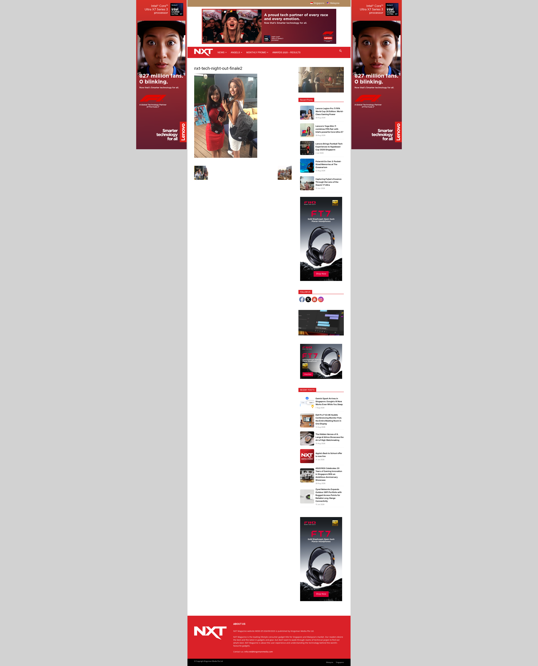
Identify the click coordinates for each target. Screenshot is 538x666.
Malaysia (329, 662)
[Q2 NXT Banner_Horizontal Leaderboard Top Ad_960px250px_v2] (269, 43)
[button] (340, 51)
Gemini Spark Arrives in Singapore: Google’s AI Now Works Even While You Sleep (329, 401)
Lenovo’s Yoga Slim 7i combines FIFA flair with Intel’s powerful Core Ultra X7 (329, 129)
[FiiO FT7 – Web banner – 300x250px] (321, 378)
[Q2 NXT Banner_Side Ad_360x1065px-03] (161, 148)
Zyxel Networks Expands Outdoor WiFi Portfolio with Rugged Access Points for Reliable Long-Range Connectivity (329, 495)
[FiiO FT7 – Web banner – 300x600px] (321, 280)
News (221, 52)
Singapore (340, 662)
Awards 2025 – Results (286, 52)
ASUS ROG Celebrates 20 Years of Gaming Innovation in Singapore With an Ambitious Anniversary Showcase (329, 474)
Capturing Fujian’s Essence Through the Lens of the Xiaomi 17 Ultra (328, 182)
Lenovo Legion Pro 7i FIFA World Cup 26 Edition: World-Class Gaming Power (330, 111)
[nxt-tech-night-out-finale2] (225, 157)
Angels (235, 52)
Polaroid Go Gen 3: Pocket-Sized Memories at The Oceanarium (328, 164)
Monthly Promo (256, 52)
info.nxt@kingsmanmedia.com (258, 651)
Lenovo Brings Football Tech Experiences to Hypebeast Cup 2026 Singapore (329, 147)
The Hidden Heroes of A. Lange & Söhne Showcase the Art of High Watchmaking (330, 437)
